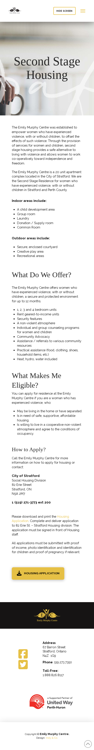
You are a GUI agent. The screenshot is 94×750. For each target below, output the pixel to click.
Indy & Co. (52, 737)
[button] (83, 11)
